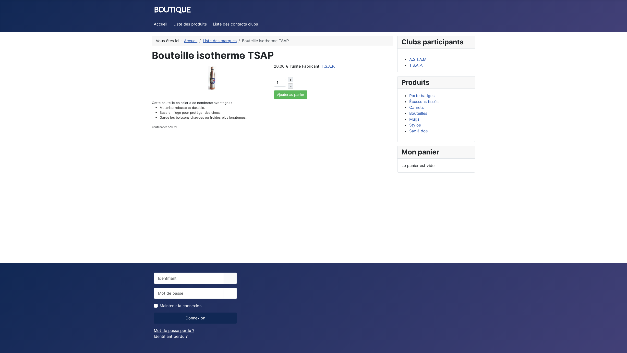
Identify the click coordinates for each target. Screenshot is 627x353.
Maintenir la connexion (181, 305)
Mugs (414, 119)
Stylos (415, 125)
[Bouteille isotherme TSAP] (212, 77)
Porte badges (421, 95)
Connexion (195, 317)
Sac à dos (418, 130)
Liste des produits (190, 24)
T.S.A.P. (328, 66)
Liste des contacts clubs (235, 24)
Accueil (160, 24)
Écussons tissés (423, 101)
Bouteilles (418, 113)
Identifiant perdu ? (171, 336)
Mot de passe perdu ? (174, 330)
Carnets (416, 107)
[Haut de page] (618, 344)
